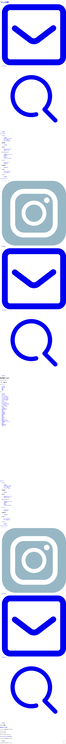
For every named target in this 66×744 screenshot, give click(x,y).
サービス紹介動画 (5, 399)
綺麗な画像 (4, 424)
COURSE (3, 387)
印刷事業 (5, 137)
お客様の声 (6, 167)
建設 (2, 416)
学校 (2, 411)
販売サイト (4, 425)
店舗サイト (4, 414)
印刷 (4, 473)
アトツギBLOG (6, 172)
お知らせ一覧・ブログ (8, 496)
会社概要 (5, 155)
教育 (2, 418)
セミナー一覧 (6, 162)
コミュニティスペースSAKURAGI (6, 736)
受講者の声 (6, 163)
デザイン (3, 401)
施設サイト (4, 419)
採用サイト (4, 417)
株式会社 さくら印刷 (3, 727)
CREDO (5, 157)
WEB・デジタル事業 (7, 138)
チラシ (3, 400)
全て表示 (3, 386)
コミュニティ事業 (7, 140)
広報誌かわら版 (6, 497)
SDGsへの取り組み (7, 171)
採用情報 (5, 176)
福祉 (2, 423)
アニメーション (4, 395)
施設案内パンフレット (6, 421)
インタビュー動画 (5, 397)
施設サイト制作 (4, 420)
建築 (2, 415)
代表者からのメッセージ (8, 154)
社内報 (3, 422)
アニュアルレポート (5, 396)
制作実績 (5, 492)
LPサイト (3, 394)
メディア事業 (6, 139)
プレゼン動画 (4, 402)
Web (2, 388)
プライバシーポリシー (4, 178)
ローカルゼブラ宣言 (7, 158)
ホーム (1, 380)
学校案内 (3, 413)
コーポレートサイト (5, 398)
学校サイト (4, 412)
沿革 (4, 156)
